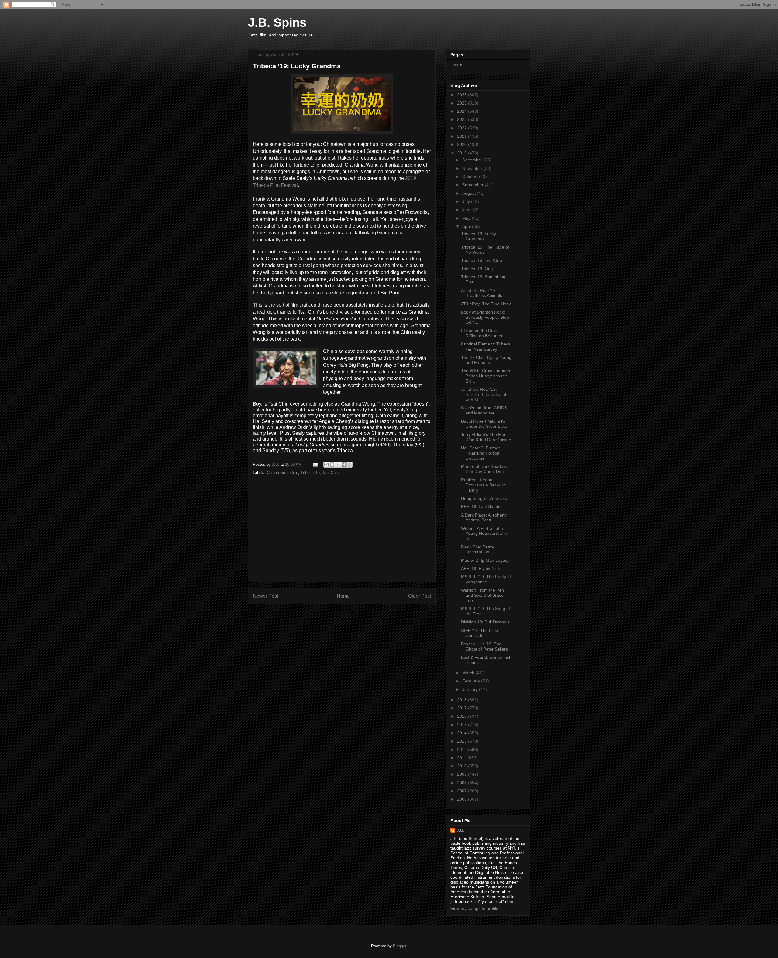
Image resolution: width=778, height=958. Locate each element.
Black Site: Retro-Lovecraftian (477, 549)
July (466, 201)
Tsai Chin (330, 472)
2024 (462, 111)
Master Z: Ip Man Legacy (485, 560)
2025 (462, 103)
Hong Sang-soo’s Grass (484, 498)
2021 (462, 136)
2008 (462, 782)
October (470, 176)
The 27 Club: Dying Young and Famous (486, 360)
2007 (462, 790)
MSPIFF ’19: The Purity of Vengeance (486, 579)
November (473, 168)
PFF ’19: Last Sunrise (482, 506)
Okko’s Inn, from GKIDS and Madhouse (484, 410)
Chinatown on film (282, 472)
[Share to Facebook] (344, 465)
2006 (462, 799)
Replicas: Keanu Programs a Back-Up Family (483, 485)
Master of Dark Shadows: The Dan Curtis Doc (485, 469)
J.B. (460, 830)
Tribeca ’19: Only (477, 268)
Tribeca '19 (310, 472)
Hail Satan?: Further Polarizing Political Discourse (480, 453)
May (467, 218)
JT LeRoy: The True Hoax (486, 303)
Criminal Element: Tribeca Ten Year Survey (486, 347)
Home (343, 596)
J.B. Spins (277, 22)
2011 (462, 757)
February (471, 680)
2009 (462, 774)
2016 (462, 716)
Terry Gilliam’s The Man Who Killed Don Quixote (486, 437)
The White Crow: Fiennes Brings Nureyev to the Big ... (485, 375)
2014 (462, 732)
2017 (462, 708)
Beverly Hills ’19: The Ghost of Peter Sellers (484, 646)
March (469, 672)
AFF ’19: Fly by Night (481, 568)
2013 (462, 741)
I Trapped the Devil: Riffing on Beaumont (483, 333)
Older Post (419, 596)
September (473, 184)
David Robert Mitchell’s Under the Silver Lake (484, 424)
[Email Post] (315, 464)
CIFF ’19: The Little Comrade (479, 633)
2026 (462, 94)
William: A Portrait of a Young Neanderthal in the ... (484, 533)
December (473, 159)
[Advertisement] (342, 534)
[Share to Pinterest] (349, 465)
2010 (462, 766)
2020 (462, 144)
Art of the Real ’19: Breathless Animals (481, 293)
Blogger (399, 946)
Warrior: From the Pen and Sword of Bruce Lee (482, 595)
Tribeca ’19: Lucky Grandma (478, 236)
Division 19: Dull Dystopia (485, 622)
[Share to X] (338, 465)
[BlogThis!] (332, 465)
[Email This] (326, 465)
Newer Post (265, 596)
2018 (462, 699)
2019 (462, 152)
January (470, 689)
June (467, 209)
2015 (462, 724)
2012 (462, 749)
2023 (462, 119)
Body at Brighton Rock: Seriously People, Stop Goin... (485, 317)
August (469, 193)
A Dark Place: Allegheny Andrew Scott (484, 518)
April (467, 226)
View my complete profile (474, 908)
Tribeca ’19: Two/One (481, 260)
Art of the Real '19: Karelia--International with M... (483, 394)
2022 (462, 127)
